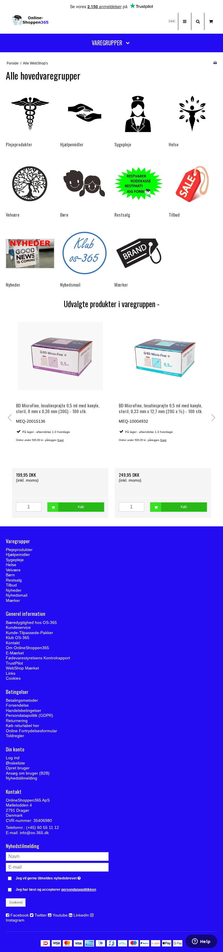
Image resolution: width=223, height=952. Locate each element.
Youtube (60, 915)
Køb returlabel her (22, 725)
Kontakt (13, 642)
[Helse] (193, 113)
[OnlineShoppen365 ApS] (31, 21)
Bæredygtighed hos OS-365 (31, 622)
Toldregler (15, 735)
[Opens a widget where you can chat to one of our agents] (201, 942)
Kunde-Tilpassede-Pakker (29, 632)
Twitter (41, 915)
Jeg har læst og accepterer (56, 890)
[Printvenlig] (215, 63)
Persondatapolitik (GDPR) (29, 715)
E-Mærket (15, 653)
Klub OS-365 (17, 637)
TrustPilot (14, 663)
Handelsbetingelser (23, 710)
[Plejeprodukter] (30, 113)
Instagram (15, 920)
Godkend (15, 902)
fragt (60, 440)
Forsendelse (17, 705)
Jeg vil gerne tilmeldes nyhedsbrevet (62, 877)
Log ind (12, 757)
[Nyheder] (30, 253)
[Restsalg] (138, 183)
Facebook (19, 915)
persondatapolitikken (78, 890)
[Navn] (57, 856)
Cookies (13, 678)
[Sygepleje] (138, 113)
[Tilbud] (193, 183)
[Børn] (84, 183)
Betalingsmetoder (22, 700)
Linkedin (81, 915)
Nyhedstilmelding (21, 778)
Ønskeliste (15, 763)
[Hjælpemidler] (84, 113)
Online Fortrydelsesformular (31, 730)
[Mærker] (138, 253)
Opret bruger (18, 768)
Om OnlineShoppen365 (27, 647)
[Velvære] (30, 183)
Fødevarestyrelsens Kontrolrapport (38, 658)
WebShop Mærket (22, 668)
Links (10, 673)
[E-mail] (57, 867)
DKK (172, 21)
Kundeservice (18, 627)
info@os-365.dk (34, 832)
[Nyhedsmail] (84, 253)
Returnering (17, 720)
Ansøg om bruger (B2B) (28, 773)
